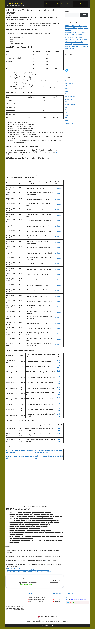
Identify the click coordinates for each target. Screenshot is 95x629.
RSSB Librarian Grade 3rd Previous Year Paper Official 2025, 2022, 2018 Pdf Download (28, 570)
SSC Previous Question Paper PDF (37, 597)
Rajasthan (68, 110)
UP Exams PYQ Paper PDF (35, 601)
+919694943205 (75, 597)
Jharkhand (68, 99)
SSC (66, 112)
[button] (85, 4)
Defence (67, 88)
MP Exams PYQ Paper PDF (35, 604)
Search (67, 11)
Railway (18, 568)
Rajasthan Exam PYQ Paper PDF (36, 599)
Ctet (66, 86)
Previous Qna (15, 3)
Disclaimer (57, 601)
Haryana (67, 94)
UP (66, 118)
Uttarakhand (69, 123)
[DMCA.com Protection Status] (76, 68)
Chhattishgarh (69, 83)
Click (58, 414)
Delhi (66, 91)
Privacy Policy (58, 604)
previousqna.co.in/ (12, 620)
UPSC (67, 120)
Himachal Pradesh (70, 96)
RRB (56, 152)
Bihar (66, 80)
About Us (55, 4)
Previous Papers (66, 4)
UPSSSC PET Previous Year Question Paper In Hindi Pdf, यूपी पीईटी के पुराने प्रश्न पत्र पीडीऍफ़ (76, 28)
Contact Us (78, 4)
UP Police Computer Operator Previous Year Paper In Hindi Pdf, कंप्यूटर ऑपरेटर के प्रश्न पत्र (29, 571)
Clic (58, 381)
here (58, 383)
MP (66, 102)
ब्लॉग (46, 560)
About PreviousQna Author (25, 584)
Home (48, 4)
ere (59, 416)
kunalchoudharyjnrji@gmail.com (78, 599)
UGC (66, 115)
